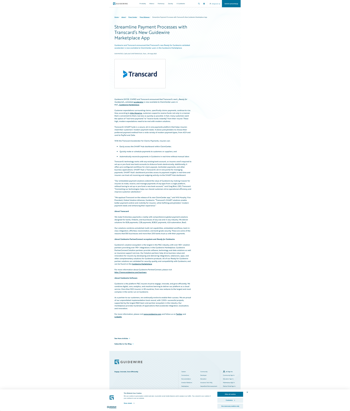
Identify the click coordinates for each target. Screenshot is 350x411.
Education (203, 379)
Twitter (179, 314)
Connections (185, 375)
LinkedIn (118, 316)
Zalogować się (216, 4)
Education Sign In (228, 379)
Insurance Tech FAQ (206, 382)
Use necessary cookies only (230, 406)
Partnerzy (161, 3)
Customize (229, 400)
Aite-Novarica (136, 113)
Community (203, 372)
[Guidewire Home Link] (128, 362)
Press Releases (145, 17)
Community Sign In (229, 375)
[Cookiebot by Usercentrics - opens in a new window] (112, 407)
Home (116, 17)
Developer (203, 375)
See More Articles (121, 338)
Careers (183, 372)
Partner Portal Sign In (229, 386)
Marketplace (185, 386)
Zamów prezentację (231, 4)
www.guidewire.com (152, 314)
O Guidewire (181, 3)
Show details (128, 403)
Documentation (186, 379)
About (123, 17)
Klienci (151, 3)
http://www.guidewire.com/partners (130, 272)
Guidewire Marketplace (129, 104)
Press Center (132, 17)
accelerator (138, 102)
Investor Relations (186, 382)
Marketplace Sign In (229, 382)
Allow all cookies (230, 394)
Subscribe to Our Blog (123, 344)
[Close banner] (247, 392)
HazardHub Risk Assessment (208, 386)
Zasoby (170, 3)
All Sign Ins (229, 372)
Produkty (143, 3)
